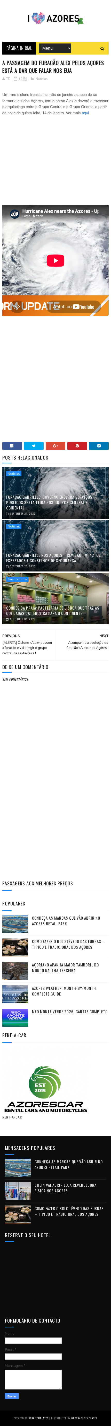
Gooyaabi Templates (84, 1418)
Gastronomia (17, 579)
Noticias (42, 79)
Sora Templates (38, 1418)
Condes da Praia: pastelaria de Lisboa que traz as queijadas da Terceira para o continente (52, 610)
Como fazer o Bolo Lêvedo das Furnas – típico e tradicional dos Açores (68, 944)
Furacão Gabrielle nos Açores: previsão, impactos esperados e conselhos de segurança (53, 557)
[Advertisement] (55, 163)
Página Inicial (19, 48)
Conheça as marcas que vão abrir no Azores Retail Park (66, 921)
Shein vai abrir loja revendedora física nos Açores (66, 1188)
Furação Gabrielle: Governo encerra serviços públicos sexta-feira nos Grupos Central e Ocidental (49, 502)
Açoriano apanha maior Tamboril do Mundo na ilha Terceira (65, 967)
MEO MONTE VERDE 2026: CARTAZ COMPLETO (70, 1011)
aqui (85, 112)
